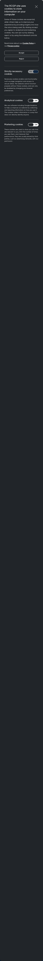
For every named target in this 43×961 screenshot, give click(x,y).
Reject (21, 59)
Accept (21, 53)
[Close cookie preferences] (36, 7)
